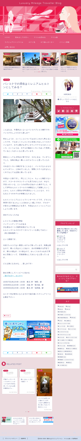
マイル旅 (54, 37)
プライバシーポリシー (11, 438)
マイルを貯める (40, 37)
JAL (68, 309)
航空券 (61, 362)
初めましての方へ (22, 37)
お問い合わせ (10, 47)
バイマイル (62, 329)
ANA (61, 306)
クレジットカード (64, 323)
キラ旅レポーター (47, 42)
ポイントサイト (72, 337)
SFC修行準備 (63, 317)
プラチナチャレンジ (64, 334)
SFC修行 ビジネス (64, 314)
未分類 (69, 354)
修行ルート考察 (72, 348)
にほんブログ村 (62, 245)
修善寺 (61, 348)
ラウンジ (62, 345)
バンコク (73, 329)
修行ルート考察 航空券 (65, 351)
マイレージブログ (64, 343)
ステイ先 (32, 42)
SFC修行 (7, 315)
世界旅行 (72, 345)
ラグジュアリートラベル (14, 42)
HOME (7, 37)
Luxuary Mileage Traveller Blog (40, 3)
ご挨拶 (68, 320)
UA (60, 320)
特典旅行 (62, 357)
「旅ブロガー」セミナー (13, 276)
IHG (61, 309)
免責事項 (23, 438)
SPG (73, 317)
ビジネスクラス (63, 331)
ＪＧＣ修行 (63, 365)
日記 (61, 354)
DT (68, 306)
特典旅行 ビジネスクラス (66, 359)
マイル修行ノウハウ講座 (65, 340)
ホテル (61, 337)
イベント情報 (64, 42)
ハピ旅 (71, 326)
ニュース (62, 326)
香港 (69, 362)
